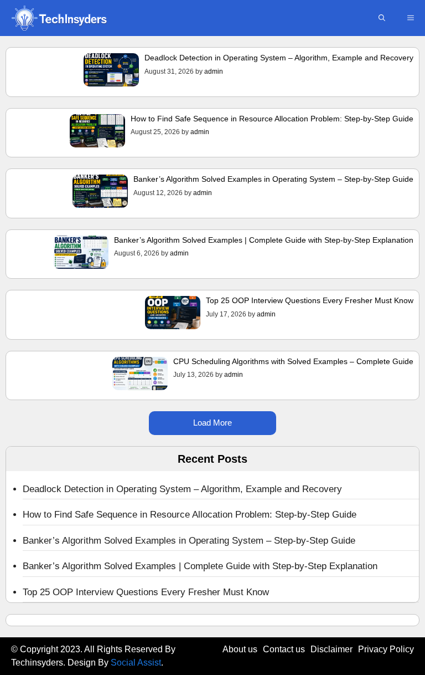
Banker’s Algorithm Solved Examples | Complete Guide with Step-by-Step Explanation (263, 240)
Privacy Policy (386, 649)
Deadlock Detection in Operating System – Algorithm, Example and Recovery (278, 57)
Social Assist (136, 662)
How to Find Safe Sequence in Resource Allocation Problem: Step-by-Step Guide (272, 118)
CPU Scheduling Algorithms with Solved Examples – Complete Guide (293, 361)
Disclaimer (331, 649)
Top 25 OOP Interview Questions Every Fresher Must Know (309, 300)
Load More (212, 422)
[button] (381, 18)
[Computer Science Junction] (59, 18)
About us (239, 649)
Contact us (284, 649)
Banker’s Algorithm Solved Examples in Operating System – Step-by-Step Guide (273, 179)
